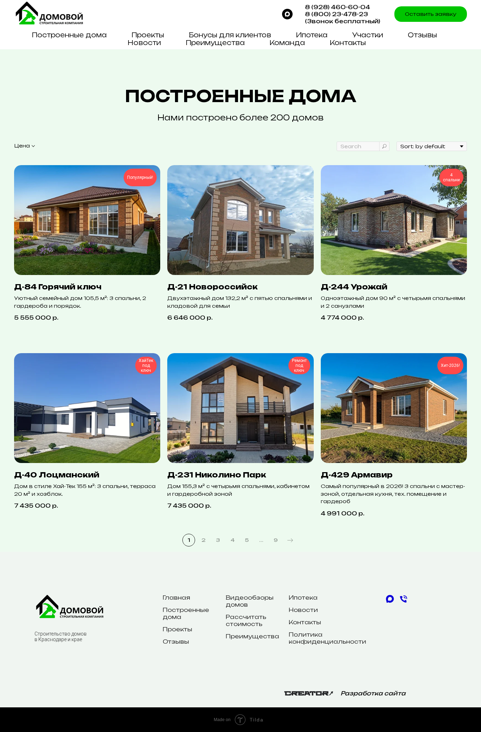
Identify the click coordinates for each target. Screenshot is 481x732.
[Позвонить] (403, 602)
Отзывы (422, 35)
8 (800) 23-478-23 (336, 14)
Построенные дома (69, 35)
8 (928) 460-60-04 (337, 7)
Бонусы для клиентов (230, 35)
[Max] (287, 14)
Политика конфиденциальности (327, 638)
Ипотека (311, 35)
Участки (367, 35)
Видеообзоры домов (250, 601)
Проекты (147, 35)
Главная (176, 597)
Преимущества (215, 42)
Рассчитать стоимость (246, 620)
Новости (144, 42)
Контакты (348, 42)
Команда (287, 42)
